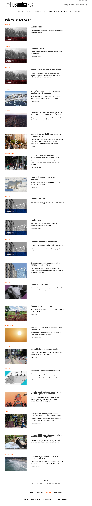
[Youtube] (50, 483)
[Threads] (44, 483)
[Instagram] (38, 483)
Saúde (50, 11)
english (81, 0)
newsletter (71, 4)
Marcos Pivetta (37, 101)
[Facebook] (33, 483)
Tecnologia (29, 11)
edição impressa (80, 4)
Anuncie (48, 492)
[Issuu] (59, 483)
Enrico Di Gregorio (38, 275)
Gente (65, 11)
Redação (35, 146)
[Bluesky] (41, 483)
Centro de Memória (62, 499)
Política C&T (21, 11)
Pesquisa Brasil (37, 35)
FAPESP (26, 499)
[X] (35, 483)
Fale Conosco (58, 492)
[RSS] (56, 483)
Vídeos (71, 11)
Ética (45, 11)
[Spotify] (53, 483)
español (85, 0)
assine (65, 4)
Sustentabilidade (58, 11)
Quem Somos (39, 492)
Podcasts (77, 11)
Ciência (14, 11)
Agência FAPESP (35, 499)
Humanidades (38, 11)
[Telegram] (47, 483)
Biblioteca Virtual (48, 499)
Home (31, 492)
